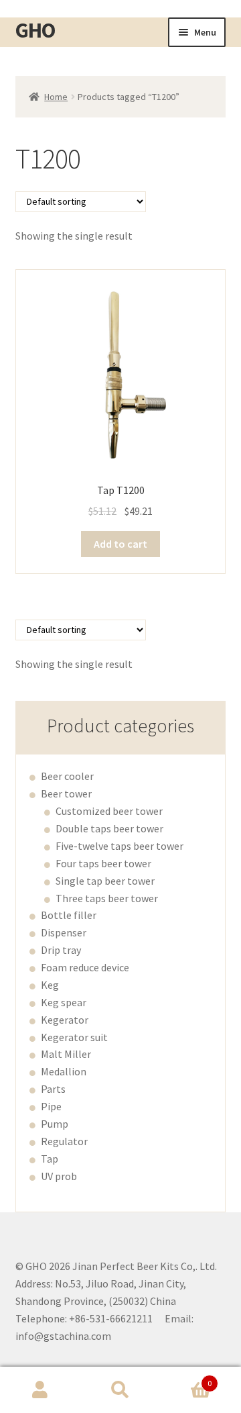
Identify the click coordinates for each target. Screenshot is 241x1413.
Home (56, 97)
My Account (40, 1390)
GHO (35, 30)
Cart (186, 1378)
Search (120, 1390)
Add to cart (120, 543)
